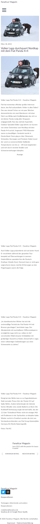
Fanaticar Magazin (9, 2)
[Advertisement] (20, 176)
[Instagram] (8, 492)
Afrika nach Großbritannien (18, 116)
